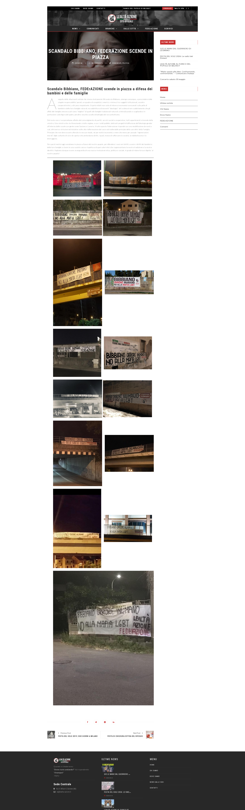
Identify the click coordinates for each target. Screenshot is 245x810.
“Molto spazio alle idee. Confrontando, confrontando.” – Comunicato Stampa (139, 8)
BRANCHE (110, 29)
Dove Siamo (165, 115)
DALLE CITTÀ (130, 29)
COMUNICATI (93, 29)
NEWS (75, 29)
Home (162, 97)
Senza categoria (179, 8)
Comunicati (116, 63)
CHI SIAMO (75, 8)
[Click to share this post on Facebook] (87, 722)
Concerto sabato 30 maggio (172, 79)
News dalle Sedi (157, 782)
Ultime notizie (166, 103)
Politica (125, 63)
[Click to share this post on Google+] (105, 722)
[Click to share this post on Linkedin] (113, 722)
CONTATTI (101, 8)
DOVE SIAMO (88, 8)
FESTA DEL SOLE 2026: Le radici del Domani (176, 57)
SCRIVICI (168, 29)
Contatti (164, 126)
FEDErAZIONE (151, 29)
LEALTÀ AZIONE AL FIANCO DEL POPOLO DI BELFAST (175, 65)
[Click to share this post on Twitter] (96, 722)
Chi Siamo (164, 109)
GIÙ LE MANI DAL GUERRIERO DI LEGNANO (175, 49)
